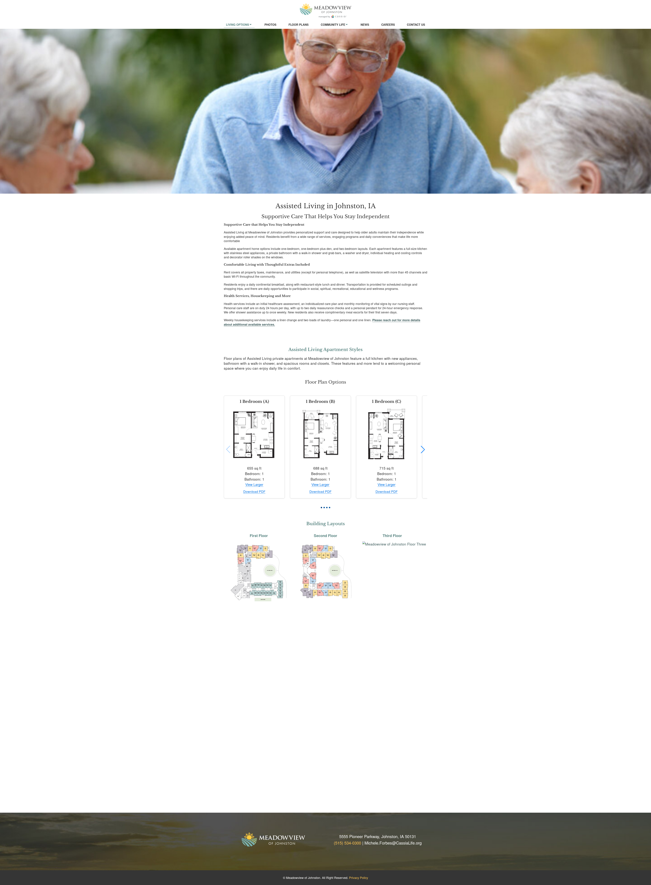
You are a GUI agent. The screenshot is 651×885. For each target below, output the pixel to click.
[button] (321, 507)
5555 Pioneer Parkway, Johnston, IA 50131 (377, 836)
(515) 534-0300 (347, 843)
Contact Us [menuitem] (416, 25)
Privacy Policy (358, 877)
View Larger (254, 484)
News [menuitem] (365, 25)
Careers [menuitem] (388, 25)
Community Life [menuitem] (333, 25)
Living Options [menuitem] (237, 25)
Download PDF (254, 491)
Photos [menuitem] (270, 25)
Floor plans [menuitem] (299, 25)
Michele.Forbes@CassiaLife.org (393, 843)
